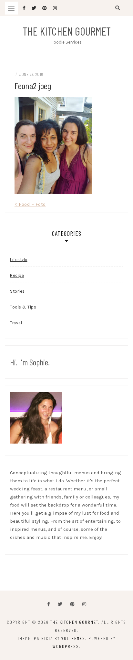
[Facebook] (48, 604)
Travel (16, 322)
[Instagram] (84, 604)
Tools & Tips (23, 307)
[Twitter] (60, 604)
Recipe (17, 275)
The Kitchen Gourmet (67, 31)
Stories (17, 291)
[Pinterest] (72, 604)
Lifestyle (18, 259)
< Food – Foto (30, 204)
